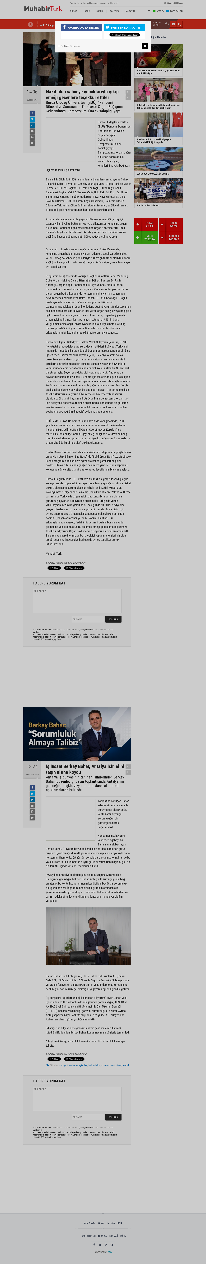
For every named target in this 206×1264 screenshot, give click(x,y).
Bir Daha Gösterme (70, 46)
